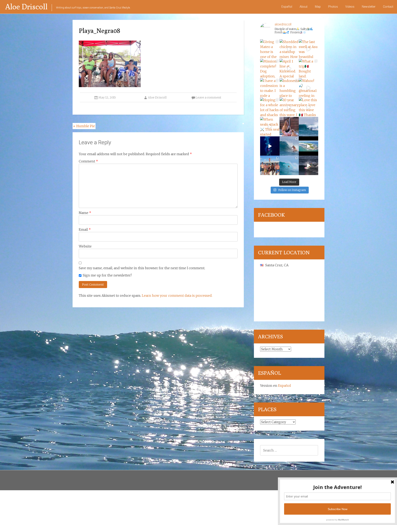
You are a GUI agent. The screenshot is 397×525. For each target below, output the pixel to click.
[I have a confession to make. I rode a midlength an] (270, 88)
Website (85, 246)
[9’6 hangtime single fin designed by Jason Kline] (289, 146)
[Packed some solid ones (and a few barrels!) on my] (308, 126)
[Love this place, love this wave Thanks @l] (308, 107)
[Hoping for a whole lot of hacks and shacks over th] (270, 107)
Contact (388, 6)
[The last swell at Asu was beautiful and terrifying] (308, 49)
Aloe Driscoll (26, 6)
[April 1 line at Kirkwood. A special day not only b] (289, 68)
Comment (88, 161)
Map (318, 6)
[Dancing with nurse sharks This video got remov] (270, 146)
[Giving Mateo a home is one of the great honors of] (270, 49)
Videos (349, 6)
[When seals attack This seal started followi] (270, 126)
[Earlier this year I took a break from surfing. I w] (289, 165)
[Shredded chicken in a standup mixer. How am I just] (289, 49)
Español (286, 6)
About (303, 6)
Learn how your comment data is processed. (177, 295)
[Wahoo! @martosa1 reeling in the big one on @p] (308, 88)
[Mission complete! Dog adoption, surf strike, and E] (270, 68)
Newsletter (368, 6)
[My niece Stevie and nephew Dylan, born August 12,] (289, 126)
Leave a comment (208, 97)
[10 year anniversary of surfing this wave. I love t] (289, 107)
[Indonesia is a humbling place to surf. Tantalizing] (289, 88)
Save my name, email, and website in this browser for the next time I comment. (142, 268)
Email (85, 229)
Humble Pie (84, 126)
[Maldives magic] (270, 165)
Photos (333, 6)
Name (85, 213)
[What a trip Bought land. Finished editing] (308, 68)
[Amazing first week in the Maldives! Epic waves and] (308, 165)
